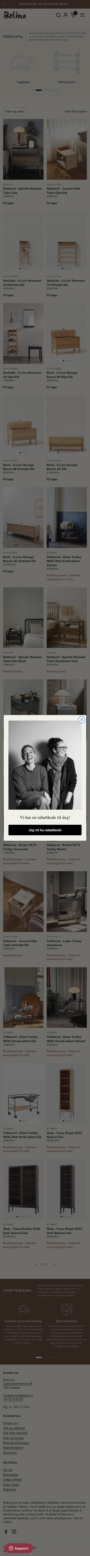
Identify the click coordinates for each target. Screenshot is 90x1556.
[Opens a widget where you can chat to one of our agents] (18, 1548)
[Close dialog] (81, 720)
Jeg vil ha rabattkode (44, 830)
